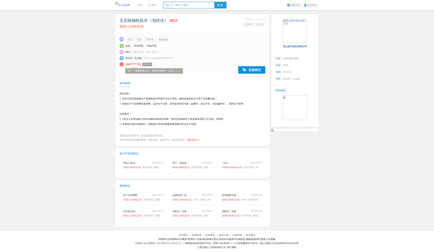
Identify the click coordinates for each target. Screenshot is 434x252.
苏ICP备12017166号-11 (168, 243)
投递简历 (255, 70)
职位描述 (125, 83)
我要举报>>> (193, 139)
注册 (175, 70)
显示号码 (147, 64)
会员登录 (312, 5)
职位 (168, 5)
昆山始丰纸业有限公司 (295, 46)
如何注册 (224, 235)
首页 (139, 5)
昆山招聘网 (149, 243)
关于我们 (183, 235)
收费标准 (196, 235)
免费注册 (295, 5)
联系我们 (251, 235)
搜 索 (220, 5)
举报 (261, 24)
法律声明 (237, 235)
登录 (132, 70)
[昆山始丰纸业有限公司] (295, 31)
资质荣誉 (210, 235)
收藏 (250, 24)
